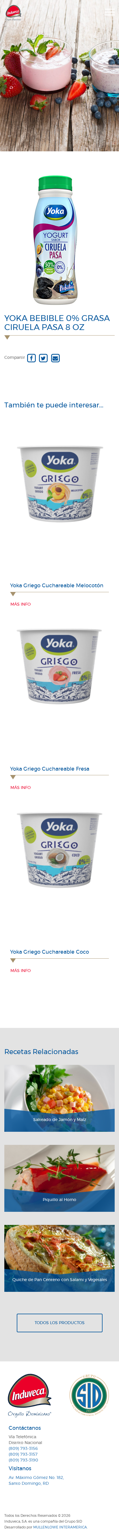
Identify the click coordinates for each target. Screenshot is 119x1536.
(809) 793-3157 (23, 1454)
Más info (20, 604)
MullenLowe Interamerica (60, 1527)
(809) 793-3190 (23, 1460)
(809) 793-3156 (23, 1449)
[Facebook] (31, 358)
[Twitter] (43, 358)
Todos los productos (60, 1323)
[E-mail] (55, 358)
